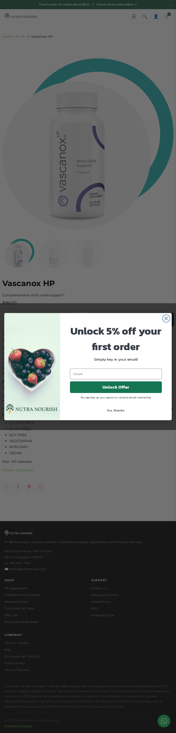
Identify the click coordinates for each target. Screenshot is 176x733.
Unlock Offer (115, 387)
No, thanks (115, 409)
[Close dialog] (166, 318)
